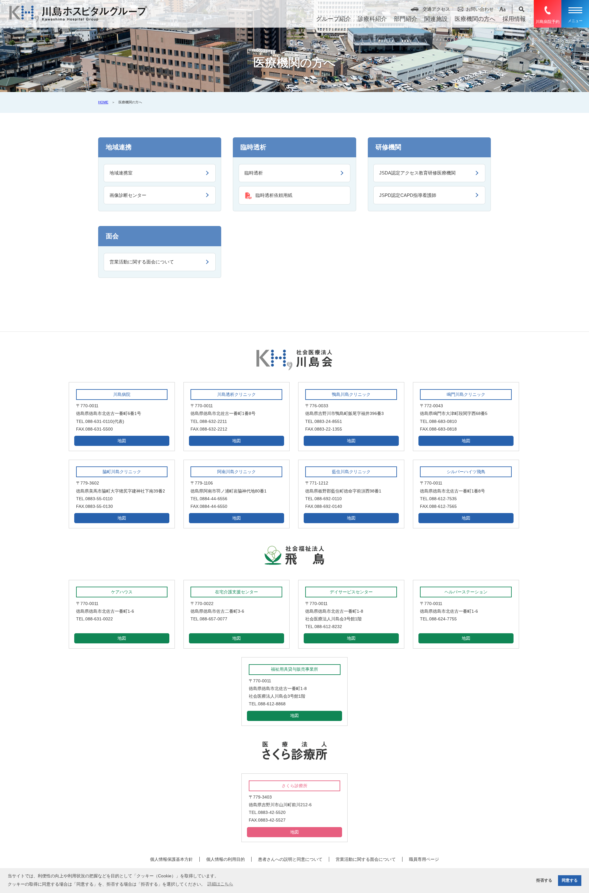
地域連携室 (121, 172)
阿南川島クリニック (236, 471)
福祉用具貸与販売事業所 (294, 669)
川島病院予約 (548, 21)
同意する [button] (570, 880)
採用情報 (514, 19)
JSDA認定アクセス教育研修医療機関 (417, 172)
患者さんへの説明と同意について (290, 859)
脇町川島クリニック (121, 471)
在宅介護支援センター (236, 591)
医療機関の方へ (475, 19)
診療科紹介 (372, 19)
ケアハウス (122, 591)
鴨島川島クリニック (351, 394)
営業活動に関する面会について (142, 261)
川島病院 (121, 394)
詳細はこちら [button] (220, 883)
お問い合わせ (480, 9)
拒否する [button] (544, 880)
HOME (103, 102)
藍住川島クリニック (351, 471)
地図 (121, 440)
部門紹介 (405, 19)
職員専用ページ (424, 859)
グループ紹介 (333, 19)
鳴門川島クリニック (466, 394)
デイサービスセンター (351, 591)
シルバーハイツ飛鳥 (466, 471)
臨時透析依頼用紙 (274, 195)
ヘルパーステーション (466, 591)
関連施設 (436, 19)
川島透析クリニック (236, 394)
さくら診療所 (294, 785)
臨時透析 (253, 172)
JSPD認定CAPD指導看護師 (407, 195)
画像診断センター (128, 195)
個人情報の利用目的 (225, 859)
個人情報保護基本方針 (171, 859)
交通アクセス (436, 9)
